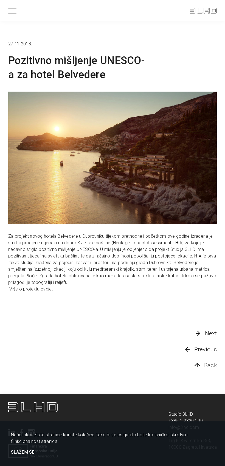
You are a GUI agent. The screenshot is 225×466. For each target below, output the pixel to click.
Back (210, 365)
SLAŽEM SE (22, 452)
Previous (205, 349)
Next (211, 333)
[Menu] (12, 11)
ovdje (46, 289)
